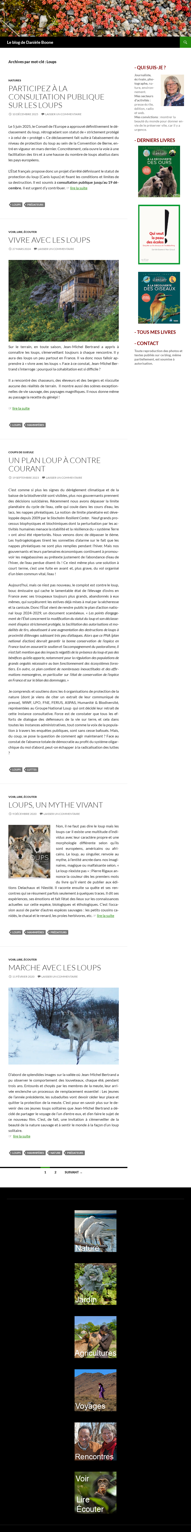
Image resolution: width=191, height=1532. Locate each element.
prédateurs (35, 204)
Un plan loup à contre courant (54, 464)
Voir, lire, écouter (22, 232)
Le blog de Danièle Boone (30, 42)
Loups (16, 204)
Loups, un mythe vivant (55, 804)
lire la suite (78, 188)
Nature (56, 1152)
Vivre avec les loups (49, 240)
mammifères (35, 424)
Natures (14, 80)
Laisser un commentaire (63, 114)
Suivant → (74, 1172)
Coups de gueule (21, 452)
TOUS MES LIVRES (156, 332)
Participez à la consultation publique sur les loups (56, 96)
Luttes (32, 769)
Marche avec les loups (54, 967)
